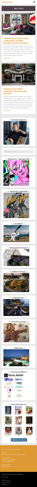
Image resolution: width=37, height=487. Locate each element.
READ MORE (6, 58)
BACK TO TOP (5, 476)
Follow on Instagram (19, 440)
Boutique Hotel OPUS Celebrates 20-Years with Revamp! (15, 91)
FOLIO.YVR (7, 2)
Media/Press (5, 484)
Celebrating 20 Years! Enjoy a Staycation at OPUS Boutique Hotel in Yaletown (16, 40)
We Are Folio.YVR (6, 480)
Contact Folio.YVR (6, 482)
